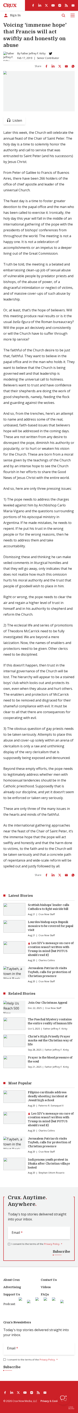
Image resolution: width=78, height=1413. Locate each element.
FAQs (45, 1294)
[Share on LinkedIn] (53, 66)
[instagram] (59, 5)
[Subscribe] (73, 5)
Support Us (11, 1294)
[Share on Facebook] (46, 66)
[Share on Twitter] (59, 66)
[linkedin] (39, 5)
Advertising (12, 1287)
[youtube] (53, 5)
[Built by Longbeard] (71, 1408)
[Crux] (10, 5)
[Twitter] (50, 53)
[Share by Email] (66, 66)
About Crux (11, 1279)
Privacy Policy (51, 1243)
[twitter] (46, 5)
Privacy (45, 1401)
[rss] (66, 5)
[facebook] (33, 5)
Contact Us (49, 1279)
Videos (46, 1287)
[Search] (63, 15)
